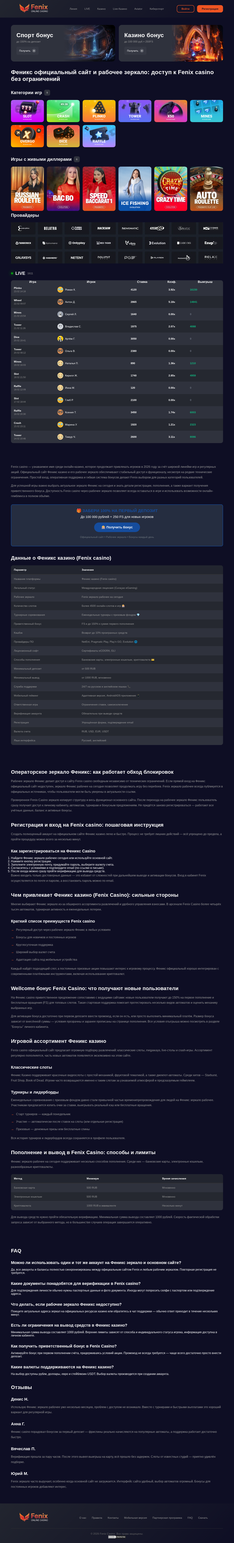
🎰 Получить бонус (117, 527)
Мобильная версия (135, 1517)
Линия (73, 8)
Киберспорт (157, 8)
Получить (24, 50)
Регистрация (210, 8)
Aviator (138, 8)
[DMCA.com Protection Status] (117, 1537)
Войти (186, 8)
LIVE (87, 8)
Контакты (113, 1517)
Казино (101, 8)
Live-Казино (120, 8)
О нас (82, 1517)
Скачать (203, 1517)
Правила (97, 1517)
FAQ (190, 1517)
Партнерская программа (167, 1517)
